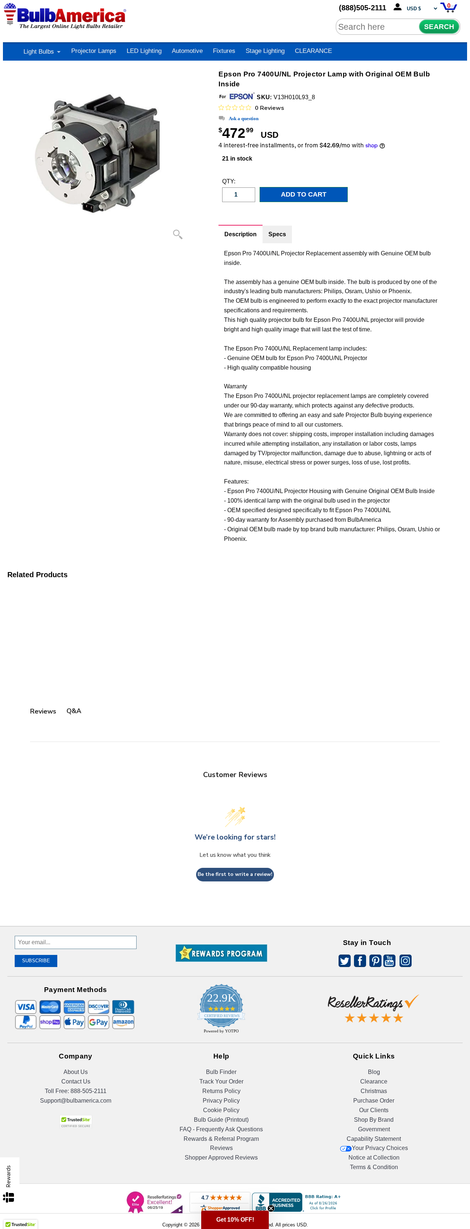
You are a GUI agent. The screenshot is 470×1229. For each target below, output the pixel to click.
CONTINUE (235, 692)
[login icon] (399, 7)
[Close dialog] (311, 552)
